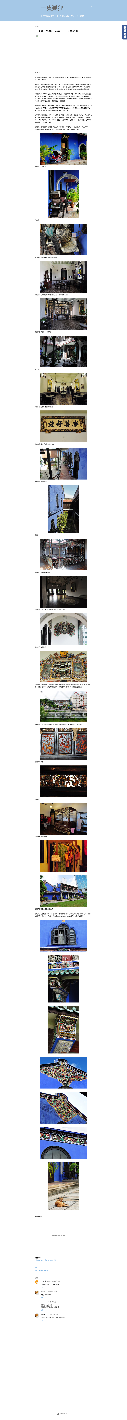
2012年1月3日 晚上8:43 (52, 1314)
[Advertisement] (63, 1368)
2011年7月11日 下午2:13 (52, 1291)
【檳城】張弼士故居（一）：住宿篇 (45, 1260)
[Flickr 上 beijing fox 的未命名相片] (63, 37)
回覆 (42, 1287)
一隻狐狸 (52, 8)
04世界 (41, 1270)
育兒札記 (75, 16)
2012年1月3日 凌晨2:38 (52, 1302)
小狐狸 (43, 1292)
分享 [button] (36, 1267)
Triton (43, 1302)
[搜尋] (91, 5)
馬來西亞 (46, 1270)
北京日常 (45, 16)
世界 (67, 16)
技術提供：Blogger (65, 1414)
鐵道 (82, 16)
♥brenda (44, 1281)
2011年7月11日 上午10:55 (53, 1281)
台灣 (62, 16)
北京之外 (54, 16)
